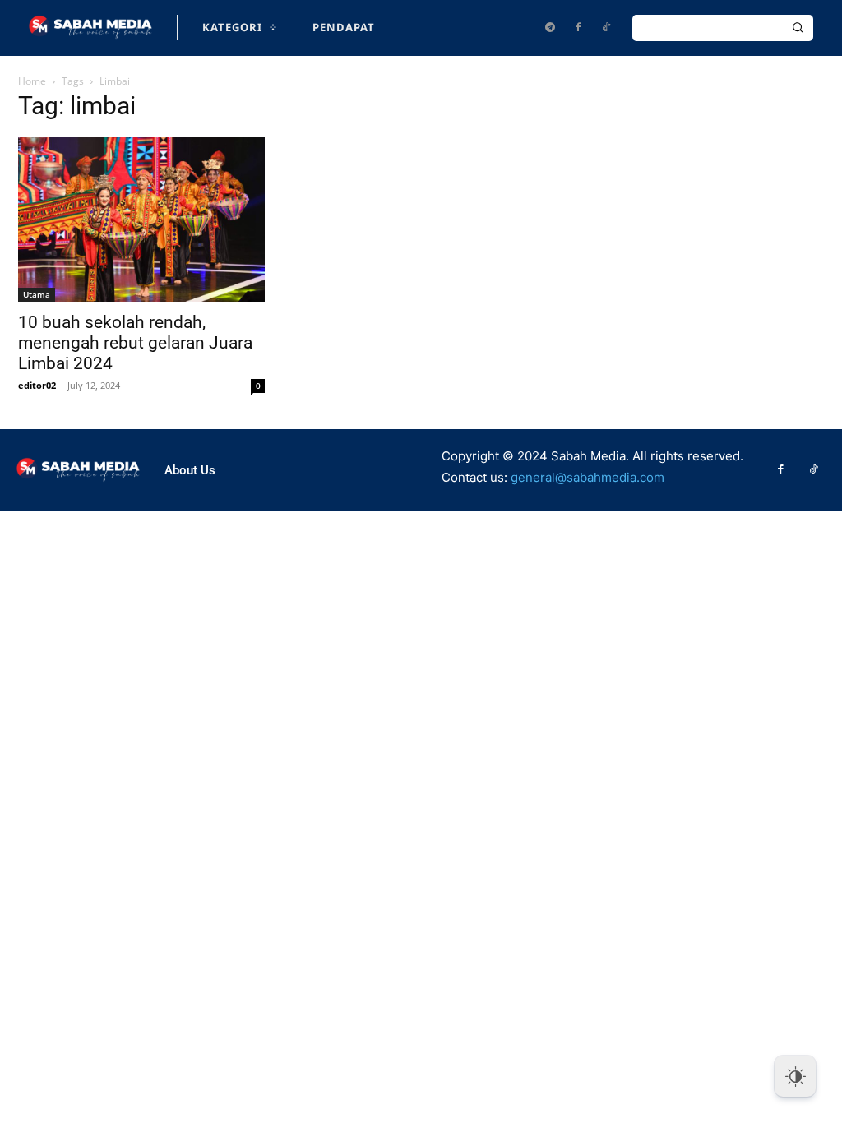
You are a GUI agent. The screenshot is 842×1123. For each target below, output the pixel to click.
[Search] (797, 28)
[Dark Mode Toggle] (795, 1076)
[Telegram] (550, 28)
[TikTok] (606, 28)
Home (32, 81)
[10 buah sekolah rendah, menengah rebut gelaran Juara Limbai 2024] (141, 219)
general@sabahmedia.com (587, 477)
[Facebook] (578, 28)
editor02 (37, 385)
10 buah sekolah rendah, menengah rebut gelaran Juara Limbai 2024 (135, 342)
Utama (36, 294)
